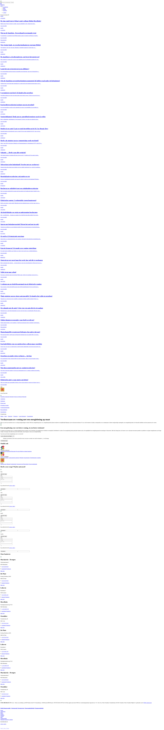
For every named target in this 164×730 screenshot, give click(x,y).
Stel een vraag (3, 474)
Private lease (3, 403)
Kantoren (5, 10)
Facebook (7, 719)
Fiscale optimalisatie (33, 464)
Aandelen (39, 457)
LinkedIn (11, 719)
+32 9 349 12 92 (5, 594)
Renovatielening (4, 409)
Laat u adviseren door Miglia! (6, 436)
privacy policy (3, 724)
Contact (4, 12)
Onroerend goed (20, 464)
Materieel (8, 464)
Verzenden (3, 489)
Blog (1, 717)
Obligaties (21, 457)
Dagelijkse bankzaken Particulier (7, 396)
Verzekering (5, 7)
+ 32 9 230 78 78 (5, 609)
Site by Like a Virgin (5, 728)
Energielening (3, 412)
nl (1, 6)
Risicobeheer (26, 464)
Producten (15, 416)
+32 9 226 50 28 (5, 566)
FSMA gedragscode (148, 702)
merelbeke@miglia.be (6, 611)
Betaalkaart (8, 451)
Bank (4, 8)
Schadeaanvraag (4, 440)
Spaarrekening (27, 457)
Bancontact (13, 451)
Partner (4, 9)
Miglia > (2, 416)
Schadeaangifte (4, 718)
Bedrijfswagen (3, 464)
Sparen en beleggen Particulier (20, 396)
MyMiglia (3, 4)
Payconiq (18, 451)
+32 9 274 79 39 (5, 580)
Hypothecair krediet (5, 405)
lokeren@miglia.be (5, 597)
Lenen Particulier (22, 416)
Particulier (10, 416)
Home (2, 710)
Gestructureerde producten (14, 457)
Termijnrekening (33, 457)
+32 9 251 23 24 (5, 623)
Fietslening (3, 401)
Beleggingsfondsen (4, 457)
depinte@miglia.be (5, 583)
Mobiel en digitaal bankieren (26, 451)
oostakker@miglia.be (6, 625)
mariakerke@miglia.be (6, 568)
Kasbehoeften (13, 464)
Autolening (3, 398)
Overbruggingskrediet (5, 407)
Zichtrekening (3, 451)
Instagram (2, 719)
